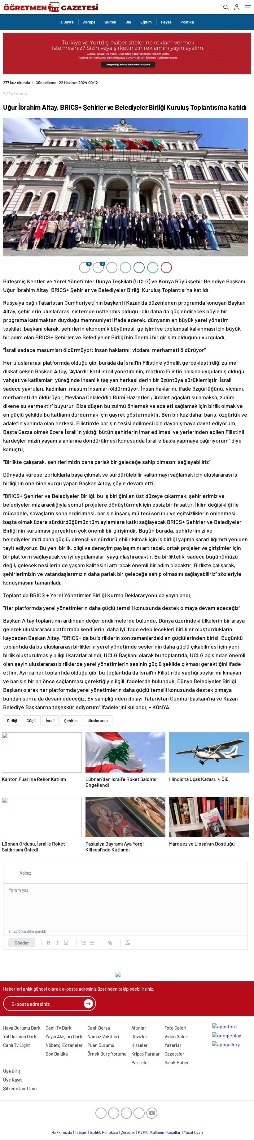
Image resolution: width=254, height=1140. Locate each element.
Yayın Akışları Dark (64, 1036)
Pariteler (140, 1062)
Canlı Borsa (98, 1028)
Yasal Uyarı (193, 1132)
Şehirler (71, 720)
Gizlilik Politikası (104, 1132)
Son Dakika (57, 1053)
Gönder (22, 942)
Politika (187, 21)
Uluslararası (98, 720)
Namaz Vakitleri (103, 1036)
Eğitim (146, 21)
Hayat (166, 21)
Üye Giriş (11, 1071)
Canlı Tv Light (16, 1045)
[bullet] (92, 942)
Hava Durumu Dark (22, 1028)
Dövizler (139, 1036)
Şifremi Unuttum (20, 1088)
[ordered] (83, 942)
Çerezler (127, 1132)
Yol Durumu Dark (20, 1036)
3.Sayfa (67, 21)
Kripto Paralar (145, 1053)
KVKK (143, 1132)
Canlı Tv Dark (59, 1028)
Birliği (12, 720)
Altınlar (138, 1028)
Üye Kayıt (12, 1079)
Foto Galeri (175, 1028)
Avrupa (89, 21)
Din (128, 21)
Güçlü (32, 720)
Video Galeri (176, 1036)
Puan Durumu (100, 1045)
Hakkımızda (61, 1132)
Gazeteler (174, 1053)
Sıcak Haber (176, 1062)
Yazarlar (173, 1045)
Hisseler (139, 1045)
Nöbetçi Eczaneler (64, 1045)
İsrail (50, 720)
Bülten (110, 21)
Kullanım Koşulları (166, 1132)
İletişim (81, 1132)
